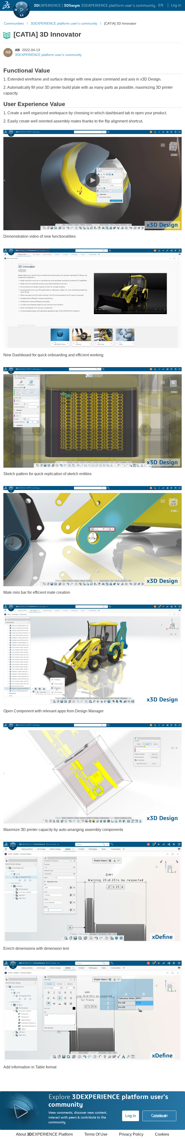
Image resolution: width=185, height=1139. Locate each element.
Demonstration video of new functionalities (39, 236)
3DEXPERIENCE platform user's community (48, 55)
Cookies (162, 1134)
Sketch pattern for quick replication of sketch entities (47, 474)
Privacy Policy (131, 1134)
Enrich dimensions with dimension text (36, 948)
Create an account (159, 1115)
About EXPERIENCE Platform (44, 1134)
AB (17, 50)
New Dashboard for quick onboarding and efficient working (53, 355)
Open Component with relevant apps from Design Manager (53, 711)
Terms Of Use (95, 1134)
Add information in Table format (29, 1067)
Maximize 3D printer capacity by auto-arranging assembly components (63, 830)
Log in (130, 1116)
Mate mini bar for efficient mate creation (36, 592)
